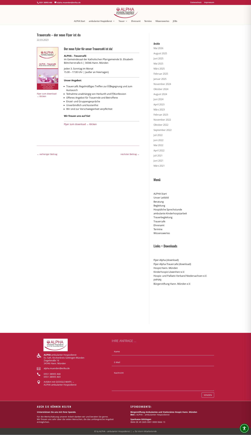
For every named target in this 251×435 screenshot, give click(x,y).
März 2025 (159, 68)
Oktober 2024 (161, 89)
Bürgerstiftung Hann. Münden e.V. (172, 283)
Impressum (209, 2)
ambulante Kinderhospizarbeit (170, 213)
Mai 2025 (158, 63)
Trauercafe (159, 221)
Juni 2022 (158, 140)
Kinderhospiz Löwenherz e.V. (169, 272)
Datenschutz (195, 2)
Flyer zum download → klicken (47, 95)
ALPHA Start (79, 21)
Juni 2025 (158, 58)
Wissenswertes (162, 21)
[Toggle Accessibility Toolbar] (244, 428)
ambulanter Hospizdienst (100, 21)
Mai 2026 (158, 48)
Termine (148, 21)
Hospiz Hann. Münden (166, 268)
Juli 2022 (158, 135)
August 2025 (160, 53)
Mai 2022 (158, 145)
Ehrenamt (135, 21)
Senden (208, 395)
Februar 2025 (161, 73)
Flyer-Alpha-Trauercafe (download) (172, 264)
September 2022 (163, 130)
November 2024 (162, 84)
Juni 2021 (158, 160)
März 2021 (159, 165)
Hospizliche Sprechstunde (168, 209)
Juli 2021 (158, 155)
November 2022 (162, 119)
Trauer (121, 21)
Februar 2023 (161, 114)
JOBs (175, 21)
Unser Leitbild (161, 197)
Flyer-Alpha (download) (166, 260)
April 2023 (159, 104)
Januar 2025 (160, 79)
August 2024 (160, 94)
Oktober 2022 (161, 124)
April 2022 (159, 150)
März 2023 (159, 109)
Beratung (159, 201)
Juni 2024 (158, 99)
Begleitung (159, 205)
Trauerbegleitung (163, 217)
